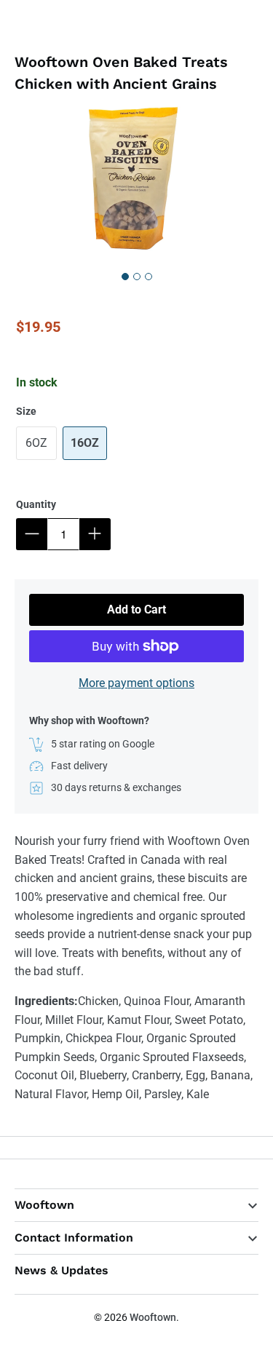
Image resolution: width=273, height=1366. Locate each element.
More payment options (136, 683)
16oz (85, 443)
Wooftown (153, 1317)
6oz (36, 443)
